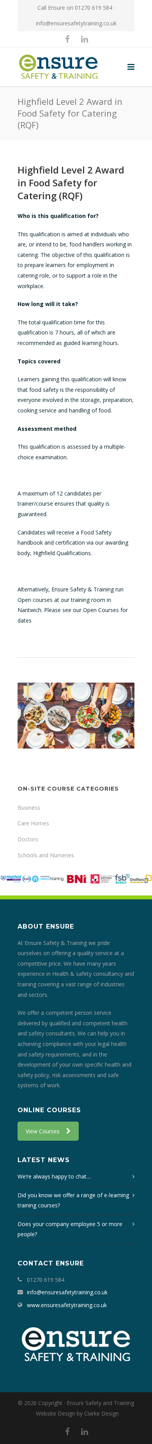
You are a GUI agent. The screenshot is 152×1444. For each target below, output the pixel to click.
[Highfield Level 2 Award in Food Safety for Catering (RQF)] (76, 716)
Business (29, 807)
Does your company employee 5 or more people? (70, 1229)
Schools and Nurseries (46, 855)
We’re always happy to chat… (54, 1176)
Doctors (28, 839)
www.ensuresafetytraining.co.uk (67, 1305)
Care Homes (33, 823)
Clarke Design (101, 1413)
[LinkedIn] (84, 39)
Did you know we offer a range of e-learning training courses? (73, 1200)
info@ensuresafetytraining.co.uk (76, 23)
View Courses (43, 1131)
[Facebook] (67, 39)
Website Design (55, 1413)
